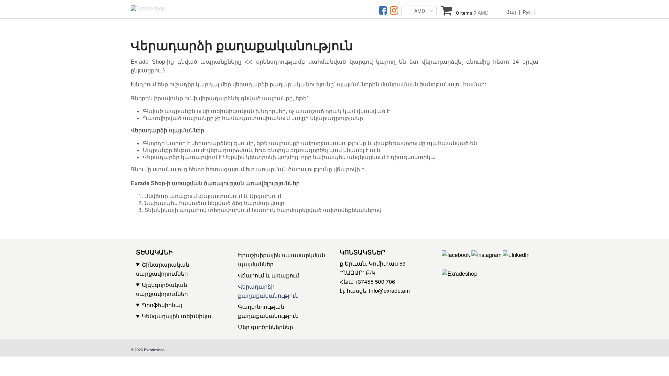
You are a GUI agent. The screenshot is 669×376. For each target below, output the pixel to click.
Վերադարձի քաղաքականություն (268, 290)
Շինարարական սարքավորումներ (162, 268)
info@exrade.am (389, 291)
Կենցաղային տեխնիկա (177, 316)
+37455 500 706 (375, 281)
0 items (472, 13)
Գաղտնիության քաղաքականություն (268, 311)
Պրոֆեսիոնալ (162, 305)
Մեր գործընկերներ (265, 327)
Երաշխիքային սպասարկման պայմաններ (281, 259)
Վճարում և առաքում (268, 275)
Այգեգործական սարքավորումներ (162, 289)
